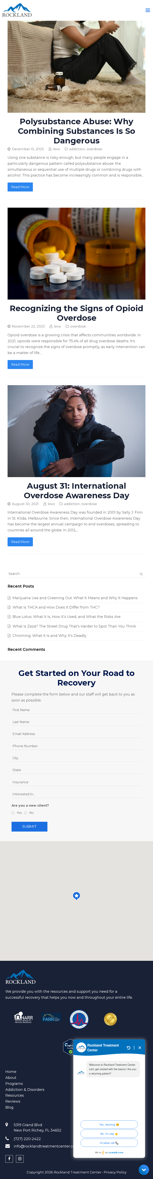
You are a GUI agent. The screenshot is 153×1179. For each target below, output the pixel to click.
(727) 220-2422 (27, 1139)
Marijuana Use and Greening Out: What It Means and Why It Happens (75, 598)
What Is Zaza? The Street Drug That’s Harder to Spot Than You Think (74, 626)
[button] (76, 896)
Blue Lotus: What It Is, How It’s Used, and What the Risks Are (67, 617)
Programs (14, 1083)
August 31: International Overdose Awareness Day (76, 490)
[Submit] (141, 574)
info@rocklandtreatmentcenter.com (46, 1146)
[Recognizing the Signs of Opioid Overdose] (76, 296)
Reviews (12, 1101)
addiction (77, 149)
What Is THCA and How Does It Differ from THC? (56, 607)
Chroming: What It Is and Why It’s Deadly (49, 635)
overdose (94, 149)
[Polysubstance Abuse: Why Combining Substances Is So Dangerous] (76, 109)
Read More (20, 187)
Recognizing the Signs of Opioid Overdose (76, 313)
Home (10, 1071)
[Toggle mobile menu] (148, 10)
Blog (9, 1107)
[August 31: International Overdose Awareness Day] (76, 474)
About (10, 1077)
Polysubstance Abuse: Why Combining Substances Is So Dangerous (76, 130)
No (31, 813)
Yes (19, 813)
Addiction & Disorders (24, 1089)
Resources (14, 1095)
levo (56, 149)
